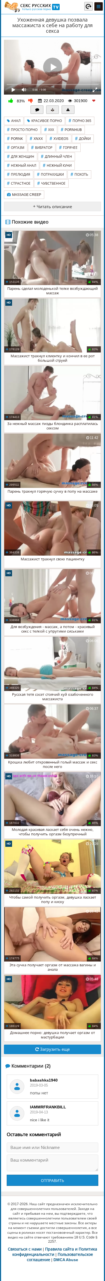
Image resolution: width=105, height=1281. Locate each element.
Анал (15, 121)
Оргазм (15, 147)
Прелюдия (18, 174)
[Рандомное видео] (88, 6)
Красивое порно (46, 121)
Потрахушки (50, 174)
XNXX (36, 138)
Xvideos (59, 138)
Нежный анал (21, 165)
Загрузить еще (54, 1049)
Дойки (83, 138)
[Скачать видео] (52, 109)
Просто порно (22, 129)
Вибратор (41, 147)
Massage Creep (26, 195)
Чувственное (51, 183)
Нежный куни (57, 165)
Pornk (15, 138)
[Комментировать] (37, 109)
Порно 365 (80, 120)
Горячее (68, 147)
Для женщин (20, 156)
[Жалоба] (68, 109)
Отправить (52, 1180)
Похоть (79, 174)
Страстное (19, 183)
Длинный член (56, 156)
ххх (49, 129)
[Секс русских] (32, 7)
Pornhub (71, 129)
